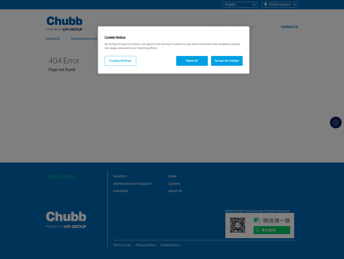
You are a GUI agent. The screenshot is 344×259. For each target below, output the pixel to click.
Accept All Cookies (227, 60)
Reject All (192, 60)
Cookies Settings (120, 60)
